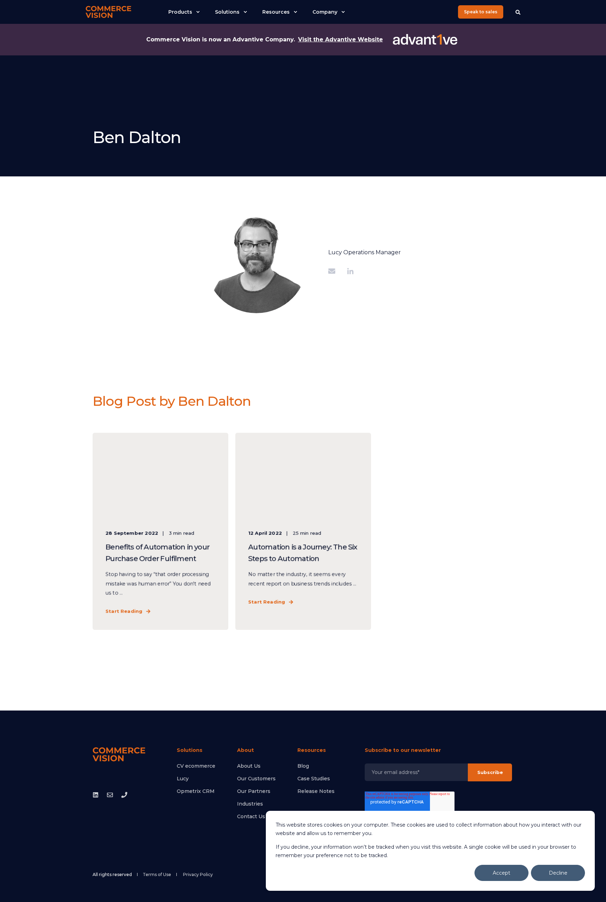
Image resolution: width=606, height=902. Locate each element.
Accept (501, 873)
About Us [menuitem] (249, 766)
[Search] (518, 12)
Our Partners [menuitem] (253, 791)
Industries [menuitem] (250, 804)
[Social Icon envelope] (110, 795)
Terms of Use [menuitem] (157, 875)
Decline (558, 873)
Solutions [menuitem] (189, 750)
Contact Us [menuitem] (251, 816)
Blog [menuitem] (303, 766)
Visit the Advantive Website (340, 39)
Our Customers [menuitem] (256, 778)
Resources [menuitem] (311, 750)
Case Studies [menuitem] (313, 778)
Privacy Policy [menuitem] (198, 875)
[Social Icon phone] (122, 795)
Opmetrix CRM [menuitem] (196, 791)
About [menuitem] (245, 750)
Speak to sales (480, 11)
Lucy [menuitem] (183, 778)
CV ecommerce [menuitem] (196, 766)
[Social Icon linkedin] (98, 795)
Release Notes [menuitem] (316, 791)
